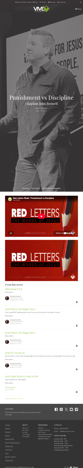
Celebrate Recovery (44, 437)
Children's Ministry (44, 430)
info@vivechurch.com (67, 431)
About (7, 429)
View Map (8, 415)
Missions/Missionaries (45, 434)
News (7, 436)
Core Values (26, 434)
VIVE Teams (42, 432)
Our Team (25, 430)
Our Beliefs (25, 437)
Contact (8, 450)
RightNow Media (12, 443)
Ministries (9, 439)
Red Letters (35, 188)
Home (7, 425)
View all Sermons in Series (14, 399)
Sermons (25, 188)
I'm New (24, 432)
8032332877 (64, 428)
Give (7, 453)
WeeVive (41, 428)
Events (8, 432)
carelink (9, 460)
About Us (25, 428)
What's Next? (10, 457)
